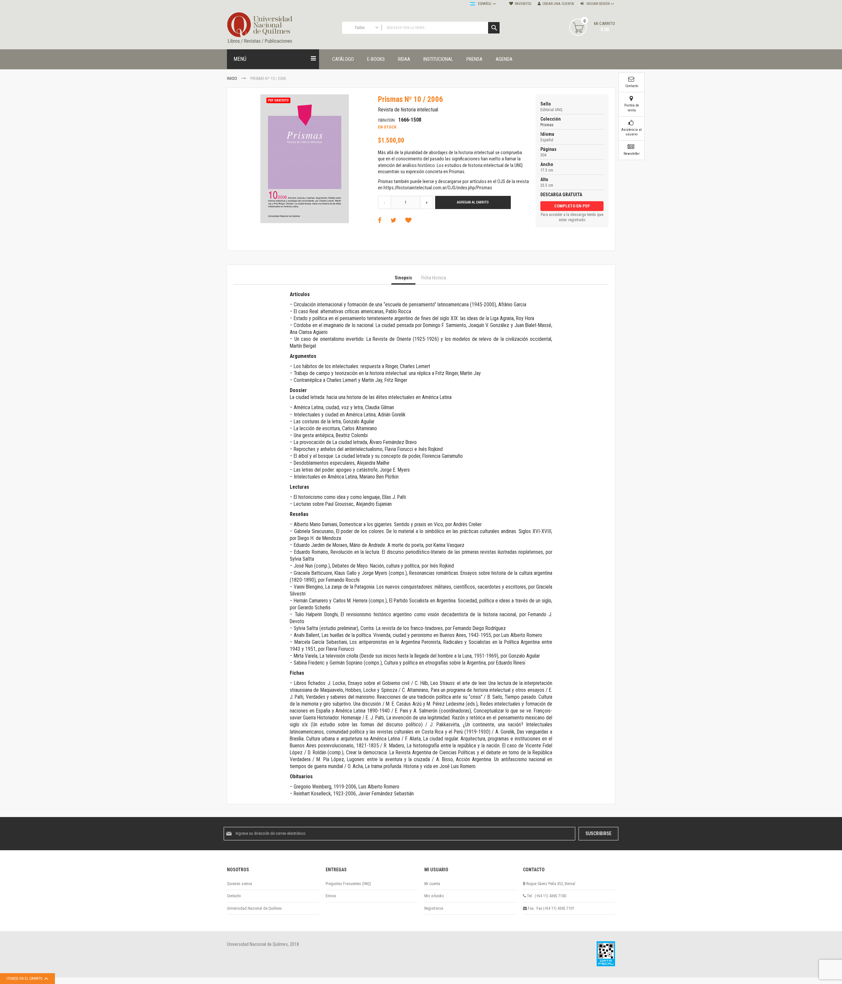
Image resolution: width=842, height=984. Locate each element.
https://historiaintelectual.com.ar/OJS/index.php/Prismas (438, 188)
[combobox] (421, 28)
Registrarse (433, 908)
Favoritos (523, 4)
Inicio (232, 78)
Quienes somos (239, 883)
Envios (331, 896)
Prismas (547, 125)
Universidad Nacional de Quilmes (254, 908)
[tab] (403, 278)
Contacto (234, 896)
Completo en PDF (572, 205)
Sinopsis (403, 277)
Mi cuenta (432, 883)
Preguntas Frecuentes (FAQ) (348, 883)
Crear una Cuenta (558, 4)
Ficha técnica (433, 277)
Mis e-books (434, 896)
